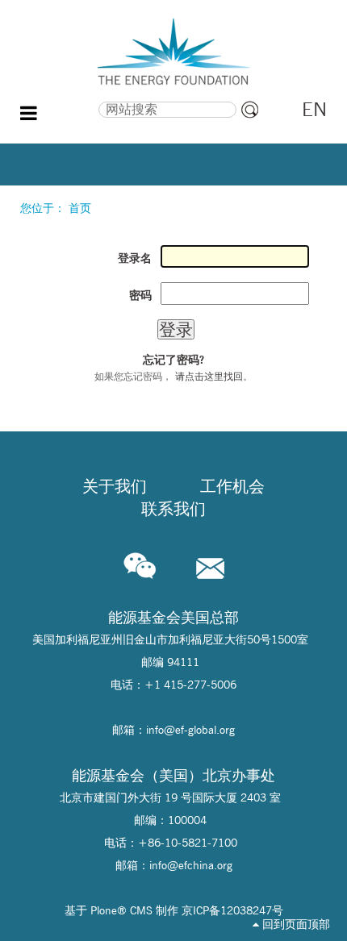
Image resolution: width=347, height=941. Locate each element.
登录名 (135, 258)
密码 (140, 295)
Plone (103, 910)
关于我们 (114, 486)
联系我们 (173, 508)
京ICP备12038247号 (232, 910)
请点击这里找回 (209, 376)
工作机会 (232, 486)
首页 (80, 208)
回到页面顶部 (294, 924)
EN (314, 109)
